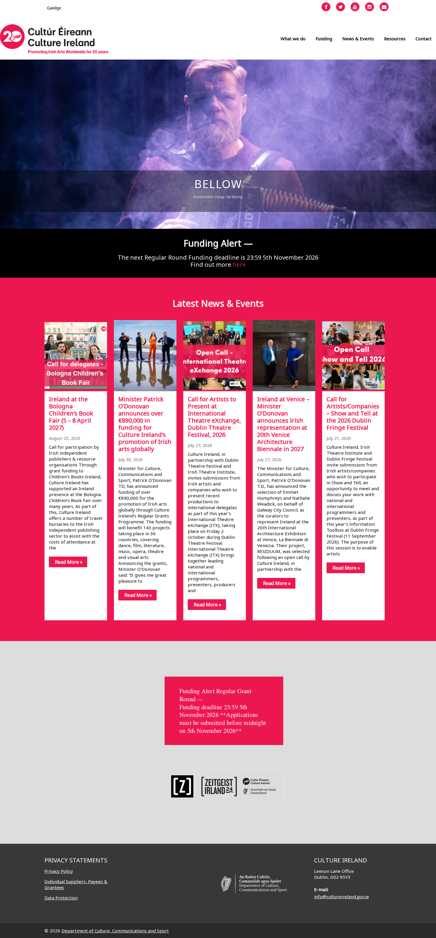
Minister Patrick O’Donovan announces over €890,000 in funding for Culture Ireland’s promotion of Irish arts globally (144, 424)
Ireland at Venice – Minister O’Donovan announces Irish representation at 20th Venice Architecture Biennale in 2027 (283, 424)
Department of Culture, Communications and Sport (115, 931)
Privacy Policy (58, 871)
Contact (424, 38)
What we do (293, 38)
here (239, 265)
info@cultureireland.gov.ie (341, 896)
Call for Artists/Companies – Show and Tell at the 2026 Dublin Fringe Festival (353, 413)
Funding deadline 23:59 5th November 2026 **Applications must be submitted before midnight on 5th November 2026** (222, 719)
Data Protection (61, 898)
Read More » (68, 562)
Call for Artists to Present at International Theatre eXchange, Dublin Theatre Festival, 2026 (214, 417)
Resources (394, 38)
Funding (324, 38)
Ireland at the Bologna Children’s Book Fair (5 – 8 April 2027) (71, 413)
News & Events (358, 38)
